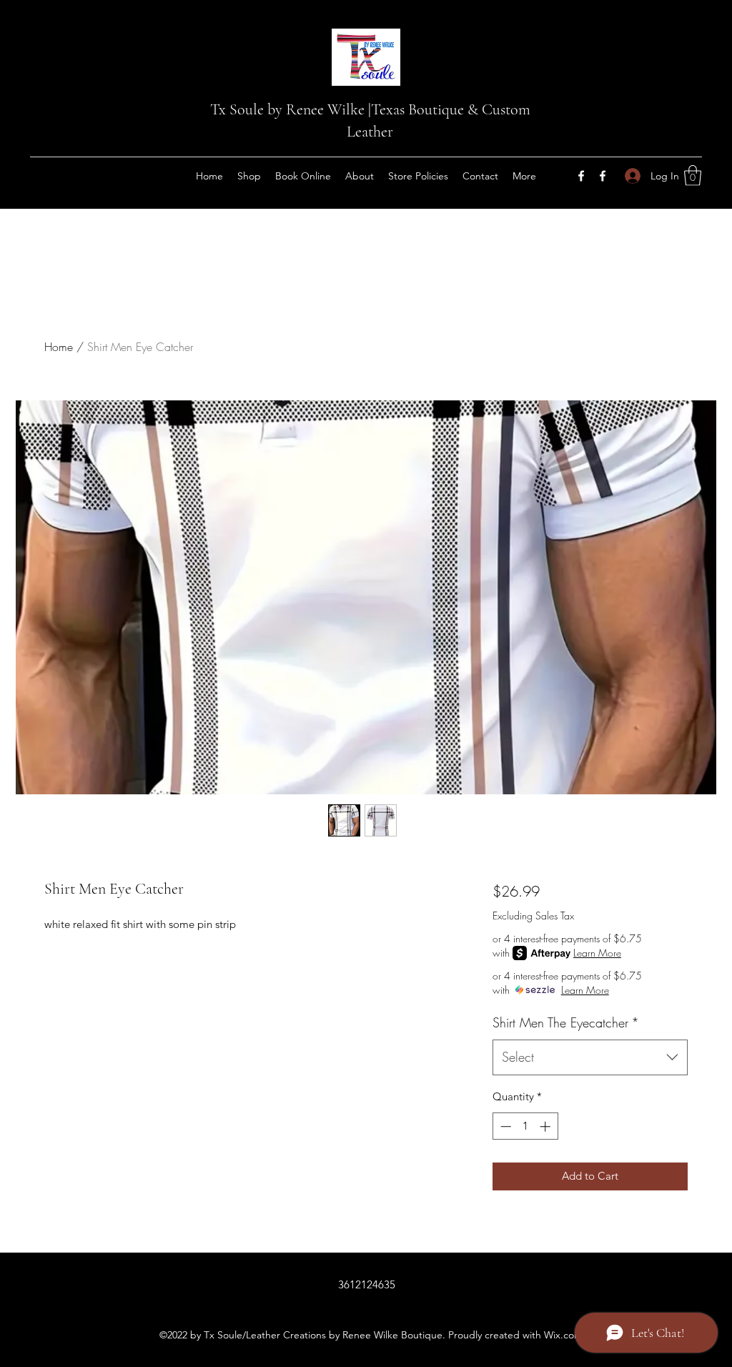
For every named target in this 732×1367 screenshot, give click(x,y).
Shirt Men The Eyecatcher (566, 1022)
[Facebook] (581, 176)
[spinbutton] (525, 1126)
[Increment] (546, 1126)
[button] (692, 175)
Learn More (597, 952)
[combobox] (590, 1057)
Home (58, 347)
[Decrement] (504, 1126)
